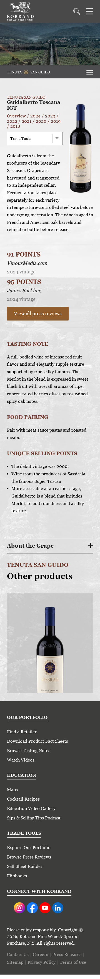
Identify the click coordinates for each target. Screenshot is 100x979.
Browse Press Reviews (29, 857)
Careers (40, 954)
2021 (26, 121)
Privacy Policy (42, 962)
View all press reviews (38, 313)
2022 (12, 121)
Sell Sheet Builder (24, 866)
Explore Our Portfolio (29, 847)
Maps (12, 789)
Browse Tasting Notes (28, 750)
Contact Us (18, 954)
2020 (41, 121)
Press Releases (66, 954)
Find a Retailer (22, 731)
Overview (16, 116)
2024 (35, 116)
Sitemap (15, 962)
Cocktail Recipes (23, 799)
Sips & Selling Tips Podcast (34, 818)
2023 (50, 116)
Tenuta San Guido (26, 97)
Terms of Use (73, 962)
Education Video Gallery (31, 808)
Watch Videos (20, 760)
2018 (15, 126)
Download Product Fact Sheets (37, 741)
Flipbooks (17, 875)
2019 (56, 121)
